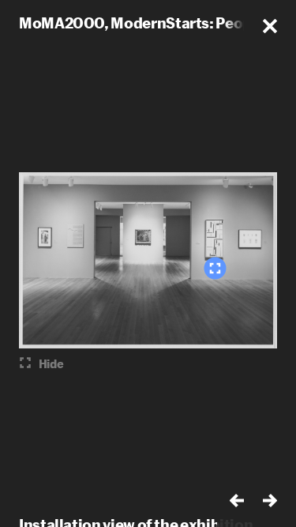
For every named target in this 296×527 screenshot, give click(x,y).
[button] (270, 26)
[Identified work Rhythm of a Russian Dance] (214, 268)
